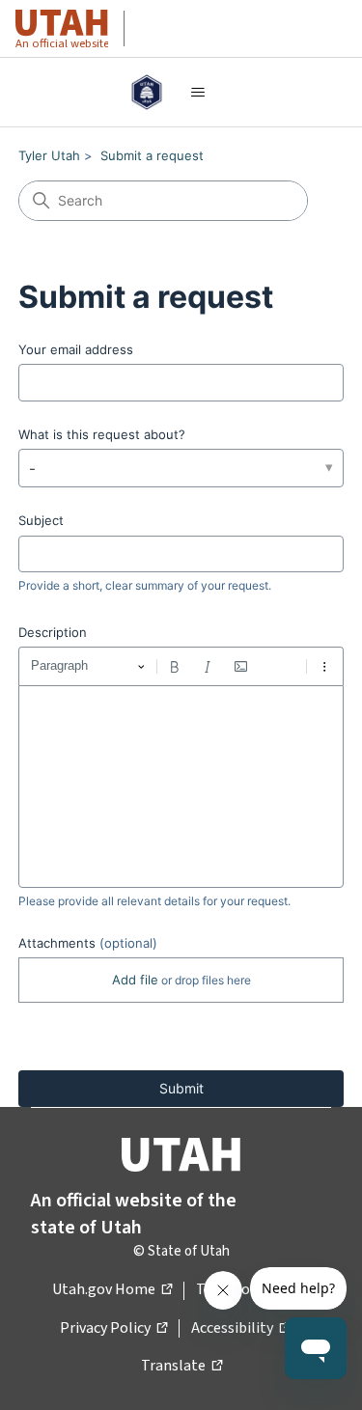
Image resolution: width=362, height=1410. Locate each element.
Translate (181, 1366)
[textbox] (181, 786)
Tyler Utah (49, 155)
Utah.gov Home (112, 1290)
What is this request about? (101, 434)
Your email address (75, 349)
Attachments (87, 943)
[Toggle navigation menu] (197, 92)
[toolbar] (181, 666)
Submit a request (152, 155)
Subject (41, 520)
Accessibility (240, 1328)
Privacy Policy (113, 1328)
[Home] (147, 92)
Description (52, 632)
